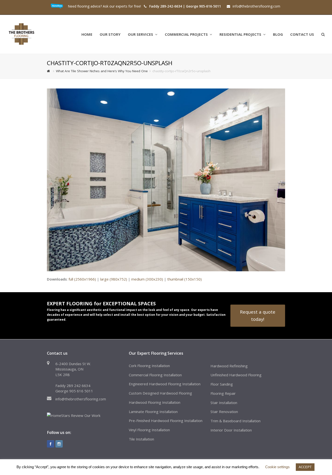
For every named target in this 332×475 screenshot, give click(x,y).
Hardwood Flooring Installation (154, 402)
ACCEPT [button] (305, 467)
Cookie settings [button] (277, 467)
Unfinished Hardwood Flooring (236, 374)
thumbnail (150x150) (184, 279)
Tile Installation (141, 439)
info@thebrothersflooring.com (80, 398)
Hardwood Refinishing (229, 365)
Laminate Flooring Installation (153, 411)
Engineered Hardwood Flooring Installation (165, 383)
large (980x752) (113, 279)
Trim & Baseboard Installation (235, 420)
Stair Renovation (224, 411)
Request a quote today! (257, 315)
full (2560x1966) (82, 279)
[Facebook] (50, 444)
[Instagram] (59, 444)
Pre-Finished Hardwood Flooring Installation (165, 420)
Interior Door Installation (231, 430)
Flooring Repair (223, 393)
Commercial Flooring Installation (155, 374)
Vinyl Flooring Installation (149, 429)
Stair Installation (223, 402)
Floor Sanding (221, 384)
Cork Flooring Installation (149, 365)
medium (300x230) (147, 279)
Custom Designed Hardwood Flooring (160, 393)
